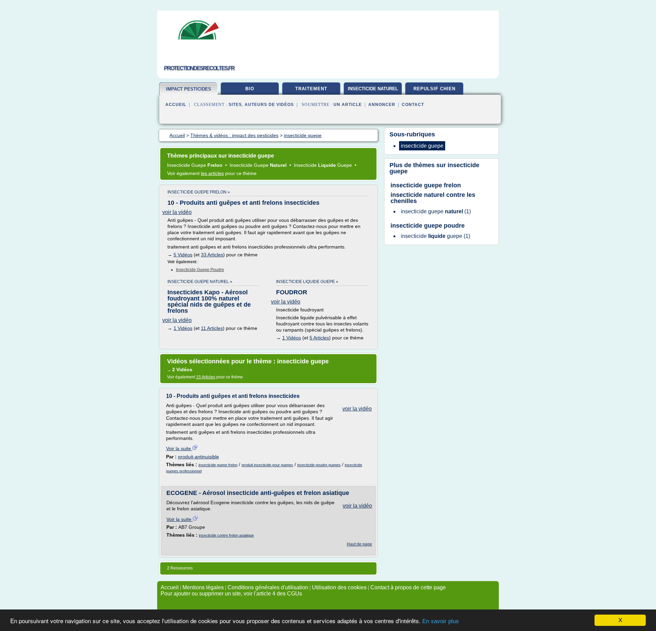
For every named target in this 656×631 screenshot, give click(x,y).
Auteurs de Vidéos (269, 104)
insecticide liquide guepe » (307, 281)
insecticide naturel (373, 88)
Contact (413, 104)
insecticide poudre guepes (319, 465)
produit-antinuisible (198, 456)
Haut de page (359, 544)
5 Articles (319, 337)
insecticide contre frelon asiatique (226, 535)
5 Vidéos (183, 254)
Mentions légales (203, 587)
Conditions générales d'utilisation (268, 587)
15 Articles (205, 377)
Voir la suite (179, 448)
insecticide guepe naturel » (199, 281)
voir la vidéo (177, 212)
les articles (212, 173)
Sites (235, 104)
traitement (311, 88)
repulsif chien (434, 88)
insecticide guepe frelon (218, 465)
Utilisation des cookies (339, 587)
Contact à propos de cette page (408, 587)
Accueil (175, 104)
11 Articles (212, 328)
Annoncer (381, 104)
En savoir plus (440, 621)
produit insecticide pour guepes (267, 465)
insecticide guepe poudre (200, 269)
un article (347, 104)
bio (249, 88)
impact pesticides (188, 89)
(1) (436, 211)
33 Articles (212, 254)
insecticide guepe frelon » (198, 192)
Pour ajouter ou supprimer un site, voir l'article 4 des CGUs (231, 593)
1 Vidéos (183, 328)
